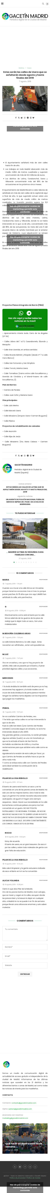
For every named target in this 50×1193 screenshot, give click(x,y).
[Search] (43, 3)
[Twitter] (15, 1167)
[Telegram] (20, 1167)
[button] (4, 540)
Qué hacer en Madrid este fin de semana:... (23, 1145)
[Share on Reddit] (22, 117)
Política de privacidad (17, 1178)
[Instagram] (30, 1167)
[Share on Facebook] (16, 117)
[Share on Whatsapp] (25, 117)
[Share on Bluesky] (33, 117)
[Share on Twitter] (19, 117)
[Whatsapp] (35, 1167)
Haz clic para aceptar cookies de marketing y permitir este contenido (25, 126)
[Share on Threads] (31, 117)
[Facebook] (25, 1167)
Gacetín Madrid (23, 465)
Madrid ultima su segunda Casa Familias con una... (26, 553)
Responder (43, 579)
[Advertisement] (25, 47)
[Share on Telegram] (28, 117)
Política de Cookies (33, 1178)
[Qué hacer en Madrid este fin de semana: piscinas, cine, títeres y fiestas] (25, 1138)
